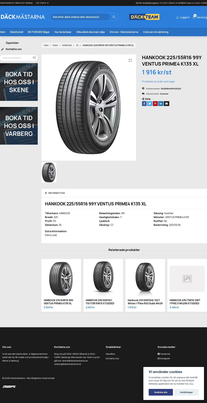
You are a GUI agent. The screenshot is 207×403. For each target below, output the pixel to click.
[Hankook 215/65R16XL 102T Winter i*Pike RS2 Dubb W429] (145, 278)
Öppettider (12, 43)
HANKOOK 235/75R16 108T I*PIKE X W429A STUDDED (185, 302)
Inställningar (186, 392)
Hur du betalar (63, 32)
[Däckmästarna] (26, 17)
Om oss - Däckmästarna (124, 32)
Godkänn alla (160, 392)
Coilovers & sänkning (155, 32)
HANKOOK (67, 45)
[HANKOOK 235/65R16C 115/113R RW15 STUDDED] (103, 278)
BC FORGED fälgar (39, 32)
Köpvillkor (110, 353)
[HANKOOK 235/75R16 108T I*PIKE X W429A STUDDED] (187, 278)
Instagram (164, 358)
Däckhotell (16, 32)
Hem (2, 32)
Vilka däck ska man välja (90, 32)
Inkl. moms (41, 2)
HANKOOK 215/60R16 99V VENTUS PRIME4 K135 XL (58, 302)
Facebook (165, 353)
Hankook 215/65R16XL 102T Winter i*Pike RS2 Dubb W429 (145, 302)
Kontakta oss (14, 49)
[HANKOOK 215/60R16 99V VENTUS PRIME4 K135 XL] (61, 278)
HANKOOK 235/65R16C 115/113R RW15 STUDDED (100, 302)
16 (77, 45)
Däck (55, 45)
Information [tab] (56, 193)
